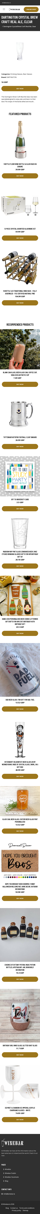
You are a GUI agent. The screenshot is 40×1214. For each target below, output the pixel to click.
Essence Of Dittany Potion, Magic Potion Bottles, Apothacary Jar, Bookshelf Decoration (20, 967)
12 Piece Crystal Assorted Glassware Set (20, 229)
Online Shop (31, 9)
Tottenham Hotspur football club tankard (20, 437)
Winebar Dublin (10, 1173)
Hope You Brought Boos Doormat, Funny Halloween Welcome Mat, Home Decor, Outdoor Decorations (20, 886)
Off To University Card (20, 499)
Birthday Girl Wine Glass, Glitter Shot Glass (20, 1045)
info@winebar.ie (6, 3)
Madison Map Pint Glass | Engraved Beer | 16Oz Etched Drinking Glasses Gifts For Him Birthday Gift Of (20, 554)
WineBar (8, 1169)
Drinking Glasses (16, 74)
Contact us (14, 1208)
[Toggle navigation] (3, 9)
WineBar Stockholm (12, 1177)
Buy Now (20, 88)
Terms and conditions (26, 1208)
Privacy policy (16, 1210)
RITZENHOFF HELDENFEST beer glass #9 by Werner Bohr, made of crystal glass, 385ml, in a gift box (20, 764)
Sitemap (25, 1210)
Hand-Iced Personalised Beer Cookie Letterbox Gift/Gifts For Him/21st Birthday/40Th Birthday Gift (20, 621)
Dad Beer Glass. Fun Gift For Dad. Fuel (20, 700)
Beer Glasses (27, 74)
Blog (6, 1181)
